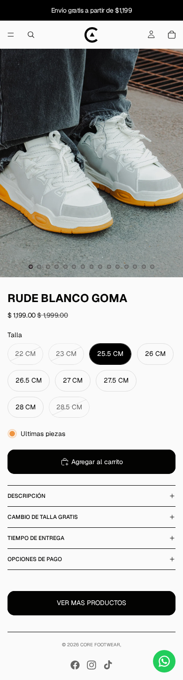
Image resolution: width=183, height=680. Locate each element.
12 (126, 267)
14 (143, 267)
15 (152, 267)
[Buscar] (31, 34)
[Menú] (11, 34)
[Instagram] (91, 665)
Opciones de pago (35, 559)
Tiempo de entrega (36, 538)
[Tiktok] (108, 665)
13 (135, 267)
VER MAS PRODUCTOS (91, 603)
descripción (27, 496)
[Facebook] (75, 665)
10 (109, 267)
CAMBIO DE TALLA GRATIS (43, 517)
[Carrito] (171, 34)
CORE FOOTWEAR (100, 645)
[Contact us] (164, 661)
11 (118, 267)
